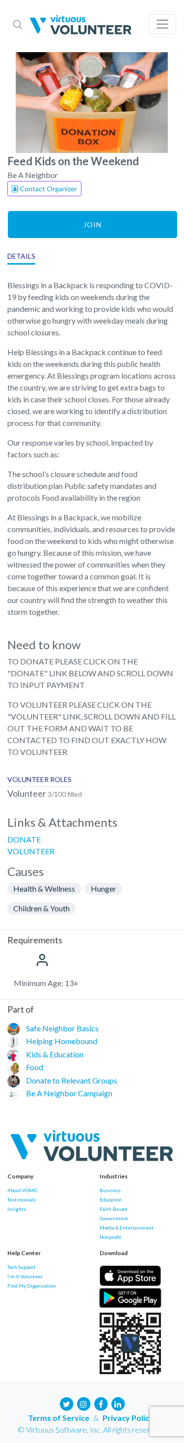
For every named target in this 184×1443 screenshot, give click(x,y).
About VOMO (22, 1190)
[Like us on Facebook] (100, 1403)
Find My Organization (31, 1286)
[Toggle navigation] (162, 24)
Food (34, 1067)
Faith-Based (113, 1209)
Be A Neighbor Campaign (69, 1093)
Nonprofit (110, 1237)
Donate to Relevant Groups (71, 1080)
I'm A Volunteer (25, 1276)
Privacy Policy (128, 1417)
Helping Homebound (61, 1041)
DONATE (24, 839)
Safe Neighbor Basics (62, 1028)
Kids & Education (54, 1054)
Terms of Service (58, 1417)
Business (110, 1190)
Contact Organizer (47, 188)
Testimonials (21, 1199)
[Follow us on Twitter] (66, 1403)
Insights (16, 1209)
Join (92, 224)
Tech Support (21, 1267)
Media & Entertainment (127, 1228)
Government (114, 1218)
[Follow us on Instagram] (83, 1403)
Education (111, 1199)
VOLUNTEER (30, 851)
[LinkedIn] (118, 1403)
